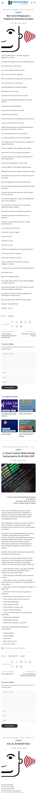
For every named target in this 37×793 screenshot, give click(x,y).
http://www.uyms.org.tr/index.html (14, 648)
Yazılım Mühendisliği (8, 430)
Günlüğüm (18, 12)
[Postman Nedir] (9, 426)
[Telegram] (24, 23)
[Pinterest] (15, 23)
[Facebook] (11, 23)
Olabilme (11, 316)
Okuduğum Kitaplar (26, 410)
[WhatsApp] (17, 23)
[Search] (34, 2)
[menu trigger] (3, 2)
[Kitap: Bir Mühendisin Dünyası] (27, 426)
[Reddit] (21, 23)
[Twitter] (13, 23)
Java (13, 410)
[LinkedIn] (19, 23)
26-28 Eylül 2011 (13, 656)
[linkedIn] (30, 322)
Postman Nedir (6, 434)
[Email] (25, 23)
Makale (18, 449)
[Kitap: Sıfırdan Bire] (27, 405)
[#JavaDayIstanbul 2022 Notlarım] (9, 405)
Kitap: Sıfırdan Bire (25, 414)
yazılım (23, 656)
